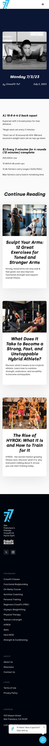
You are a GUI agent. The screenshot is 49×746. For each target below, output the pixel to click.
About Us (8, 662)
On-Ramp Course (12, 589)
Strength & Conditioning (16, 640)
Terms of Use (10, 688)
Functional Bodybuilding (16, 584)
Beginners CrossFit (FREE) (16, 604)
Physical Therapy (12, 614)
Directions (9, 667)
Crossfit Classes (12, 579)
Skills (6, 630)
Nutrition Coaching (13, 594)
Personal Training (12, 599)
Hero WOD (9, 635)
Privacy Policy (10, 693)
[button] (43, 4)
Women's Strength (13, 620)
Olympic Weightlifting (14, 609)
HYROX (7, 625)
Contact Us (9, 672)
